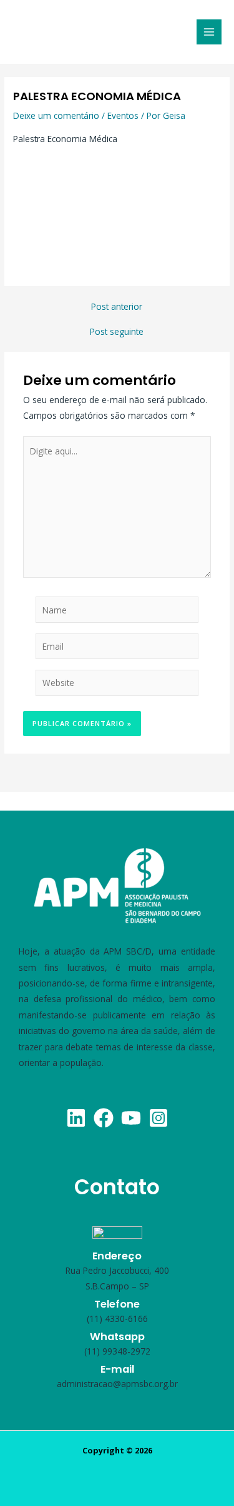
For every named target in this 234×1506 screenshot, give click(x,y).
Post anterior (116, 306)
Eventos (123, 115)
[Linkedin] (76, 1118)
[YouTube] (131, 1118)
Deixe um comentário (56, 115)
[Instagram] (158, 1118)
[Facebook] (104, 1118)
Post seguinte (117, 331)
